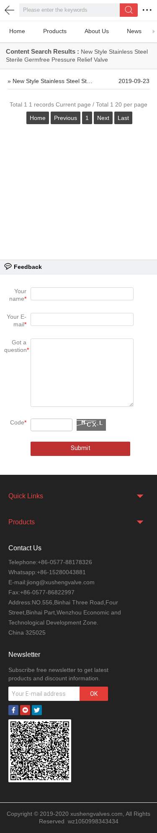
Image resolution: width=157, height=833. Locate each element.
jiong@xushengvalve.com (61, 582)
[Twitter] (37, 709)
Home (17, 31)
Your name (17, 295)
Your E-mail (16, 320)
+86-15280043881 (61, 572)
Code (18, 422)
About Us (97, 31)
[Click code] (91, 425)
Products (55, 31)
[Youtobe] (25, 709)
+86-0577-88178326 (65, 562)
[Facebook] (13, 709)
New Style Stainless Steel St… (53, 81)
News (134, 31)
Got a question (16, 346)
